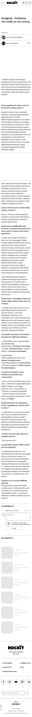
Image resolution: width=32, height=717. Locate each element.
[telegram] (29, 681)
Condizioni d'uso (12, 711)
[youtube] (16, 681)
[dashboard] (30, 2)
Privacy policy (20, 711)
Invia (14, 528)
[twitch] (22, 681)
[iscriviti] (27, 693)
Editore (15, 702)
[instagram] (9, 681)
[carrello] (23, 2)
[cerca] (26, 2)
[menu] (2, 2)
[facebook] (3, 681)
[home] (12, 2)
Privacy (1, 708)
